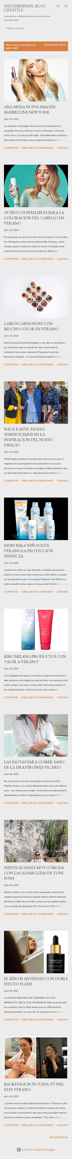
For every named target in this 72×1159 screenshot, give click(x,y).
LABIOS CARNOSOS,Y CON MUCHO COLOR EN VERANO (31, 326)
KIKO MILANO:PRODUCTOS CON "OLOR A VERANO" (35, 659)
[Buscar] (58, 6)
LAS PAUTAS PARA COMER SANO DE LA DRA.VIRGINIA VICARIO (34, 764)
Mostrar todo (55, 44)
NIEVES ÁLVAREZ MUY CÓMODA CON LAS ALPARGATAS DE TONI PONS (34, 873)
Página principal (15, 28)
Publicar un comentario (37, 147)
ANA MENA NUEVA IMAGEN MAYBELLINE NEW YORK (30, 109)
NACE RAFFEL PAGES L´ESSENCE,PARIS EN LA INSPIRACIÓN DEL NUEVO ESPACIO (28, 437)
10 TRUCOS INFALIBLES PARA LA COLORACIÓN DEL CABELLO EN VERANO (34, 218)
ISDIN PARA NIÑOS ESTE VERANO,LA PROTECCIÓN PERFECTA (28, 551)
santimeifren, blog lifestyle (25, 8)
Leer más (62, 147)
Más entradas (58, 1137)
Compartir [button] (11, 147)
